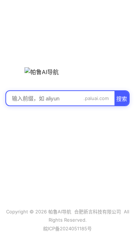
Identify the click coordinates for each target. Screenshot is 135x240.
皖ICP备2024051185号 (67, 228)
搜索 (121, 99)
